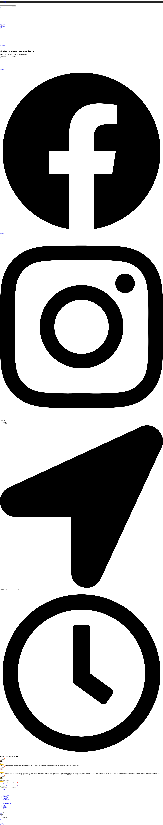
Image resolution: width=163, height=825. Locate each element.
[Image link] (5, 68)
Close (1, 813)
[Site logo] (7, 23)
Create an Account (3, 819)
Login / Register (6, 809)
